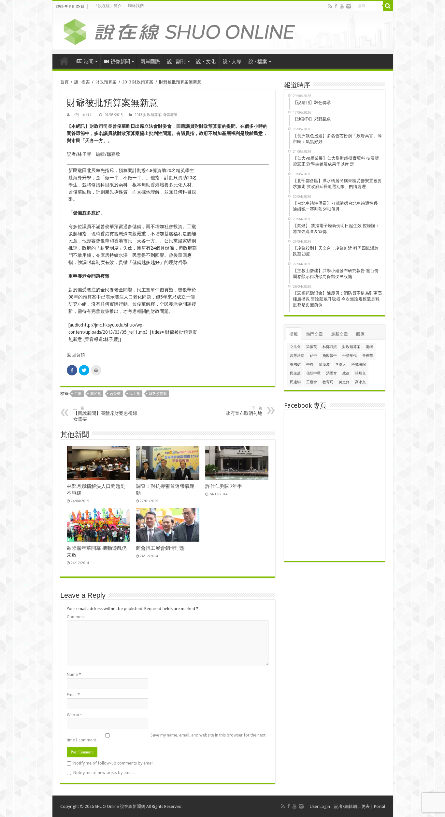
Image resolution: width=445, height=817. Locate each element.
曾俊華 (115, 394)
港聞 (88, 62)
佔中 (313, 356)
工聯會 (311, 382)
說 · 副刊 (176, 62)
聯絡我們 (136, 6)
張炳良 (360, 373)
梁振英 (311, 347)
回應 (360, 334)
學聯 (309, 364)
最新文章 (339, 334)
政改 (346, 373)
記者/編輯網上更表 (352, 806)
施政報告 (330, 356)
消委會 (331, 373)
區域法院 (359, 364)
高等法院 (297, 356)
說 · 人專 (232, 62)
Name (74, 674)
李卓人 (340, 364)
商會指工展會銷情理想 (160, 548)
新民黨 (95, 394)
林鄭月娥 (330, 347)
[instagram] (349, 6)
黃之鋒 (344, 382)
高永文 (360, 382)
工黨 (77, 394)
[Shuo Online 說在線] (222, 30)
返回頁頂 (76, 354)
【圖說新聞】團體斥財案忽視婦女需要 (105, 414)
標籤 (293, 334)
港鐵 (369, 347)
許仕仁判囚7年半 (223, 486)
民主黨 (134, 394)
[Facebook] (336, 6)
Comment (76, 616)
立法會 (295, 347)
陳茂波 (324, 364)
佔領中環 (313, 373)
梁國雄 (295, 364)
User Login (320, 806)
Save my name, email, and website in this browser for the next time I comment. (166, 737)
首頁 (64, 61)
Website (74, 714)
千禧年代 (349, 356)
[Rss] (330, 6)
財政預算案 (106, 82)
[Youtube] (341, 6)
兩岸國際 (150, 62)
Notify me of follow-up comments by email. (113, 763)
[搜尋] (388, 6)
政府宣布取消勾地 (244, 411)
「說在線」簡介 (108, 6)
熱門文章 (314, 334)
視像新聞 (120, 62)
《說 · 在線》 (82, 115)
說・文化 (206, 62)
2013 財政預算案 (137, 82)
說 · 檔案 (258, 62)
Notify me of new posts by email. (104, 772)
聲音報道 (170, 115)
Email (73, 694)
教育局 (328, 382)
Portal (379, 806)
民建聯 (295, 382)
